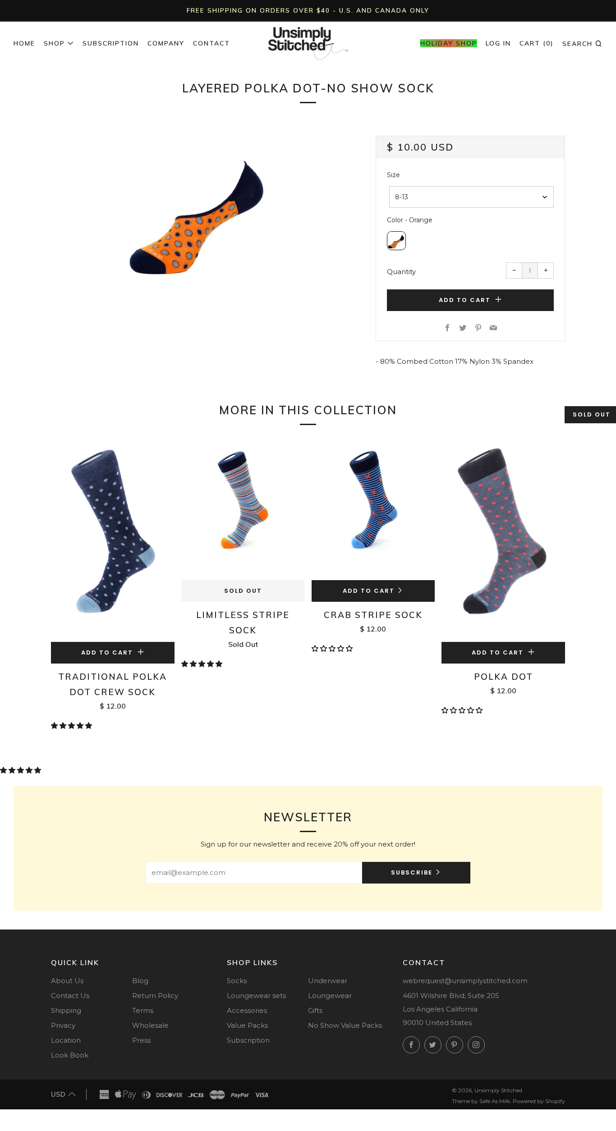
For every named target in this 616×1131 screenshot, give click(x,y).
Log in (498, 43)
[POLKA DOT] (503, 540)
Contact (211, 43)
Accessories (247, 1010)
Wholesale (150, 1025)
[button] (72, 725)
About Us (67, 980)
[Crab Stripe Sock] (373, 509)
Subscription (111, 43)
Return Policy (155, 995)
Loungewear (330, 995)
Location (66, 1040)
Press (141, 1040)
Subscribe (411, 872)
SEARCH (582, 43)
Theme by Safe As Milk (481, 1101)
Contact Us (70, 995)
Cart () (536, 43)
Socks (237, 980)
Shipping (66, 1010)
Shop (54, 43)
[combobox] (471, 197)
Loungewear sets (256, 995)
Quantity (401, 271)
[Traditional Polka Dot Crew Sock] (113, 540)
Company (165, 43)
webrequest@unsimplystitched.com (465, 980)
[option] (200, 211)
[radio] (396, 240)
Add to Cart (369, 590)
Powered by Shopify (539, 1101)
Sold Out (243, 590)
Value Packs (247, 1025)
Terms (142, 1010)
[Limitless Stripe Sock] (243, 509)
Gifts (315, 1010)
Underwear (327, 980)
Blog (140, 980)
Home (24, 43)
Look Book (69, 1055)
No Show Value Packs (345, 1025)
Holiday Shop (448, 43)
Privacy (63, 1025)
